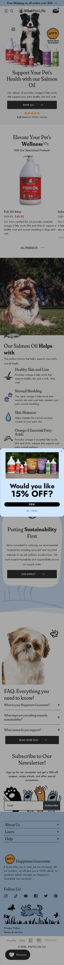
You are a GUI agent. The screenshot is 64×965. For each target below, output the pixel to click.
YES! (32, 504)
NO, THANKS (31, 511)
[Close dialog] (61, 451)
